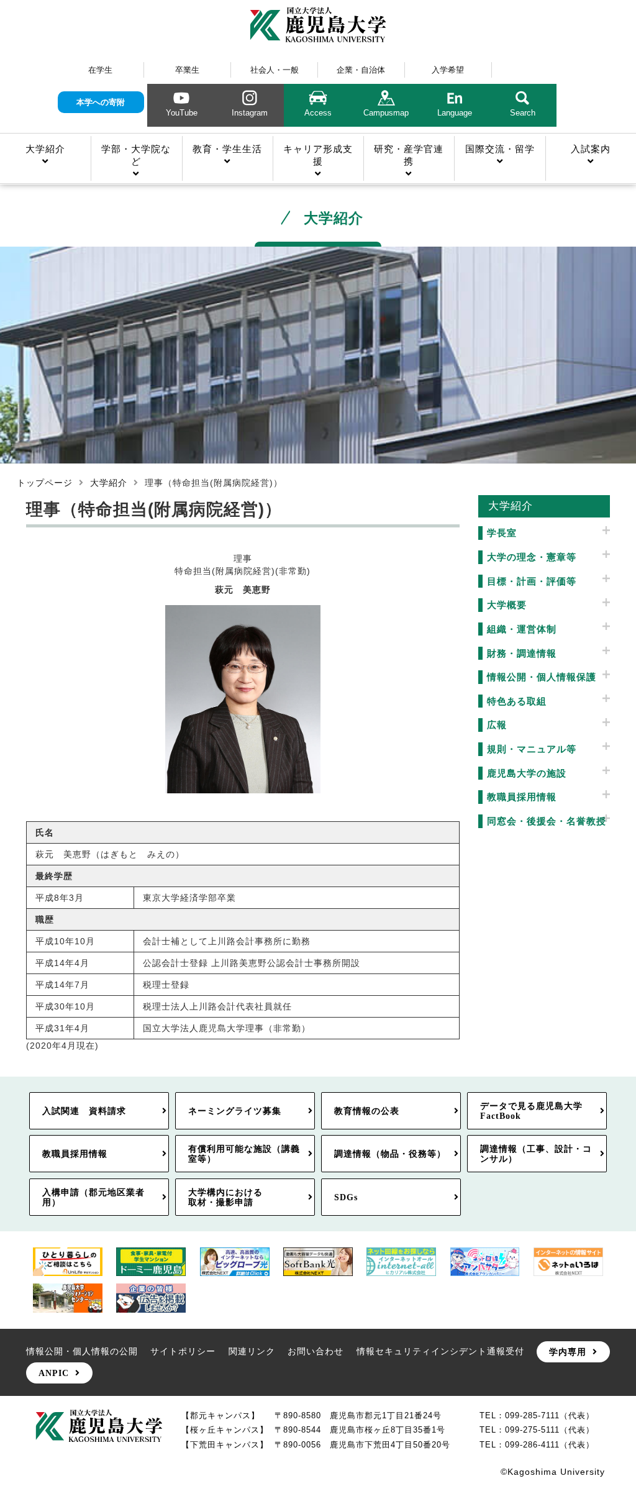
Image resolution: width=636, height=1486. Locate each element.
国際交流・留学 (500, 149)
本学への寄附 (100, 102)
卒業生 (187, 70)
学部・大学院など (136, 155)
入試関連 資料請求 (84, 1110)
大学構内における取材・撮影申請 (225, 1197)
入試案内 (591, 149)
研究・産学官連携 (408, 155)
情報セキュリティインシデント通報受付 (440, 1351)
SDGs (346, 1197)
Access (318, 112)
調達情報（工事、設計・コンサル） (536, 1153)
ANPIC (54, 1373)
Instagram (250, 112)
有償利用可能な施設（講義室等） (244, 1153)
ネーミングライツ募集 (234, 1110)
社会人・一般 (274, 70)
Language (454, 112)
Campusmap (386, 112)
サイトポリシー (183, 1351)
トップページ (45, 483)
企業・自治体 (361, 70)
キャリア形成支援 (318, 155)
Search (522, 112)
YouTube (182, 112)
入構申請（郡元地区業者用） (93, 1197)
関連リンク (252, 1351)
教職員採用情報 (74, 1153)
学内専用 (567, 1351)
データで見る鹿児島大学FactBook (531, 1110)
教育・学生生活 (227, 149)
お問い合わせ (315, 1351)
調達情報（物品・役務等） (390, 1153)
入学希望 (448, 70)
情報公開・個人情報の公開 (82, 1351)
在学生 (100, 70)
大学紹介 (45, 149)
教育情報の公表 (366, 1110)
